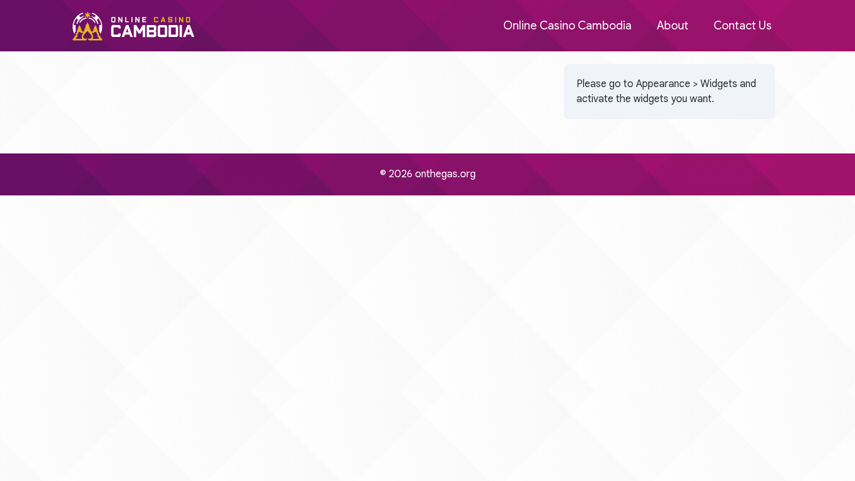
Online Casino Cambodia (567, 26)
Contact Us (743, 26)
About (673, 26)
